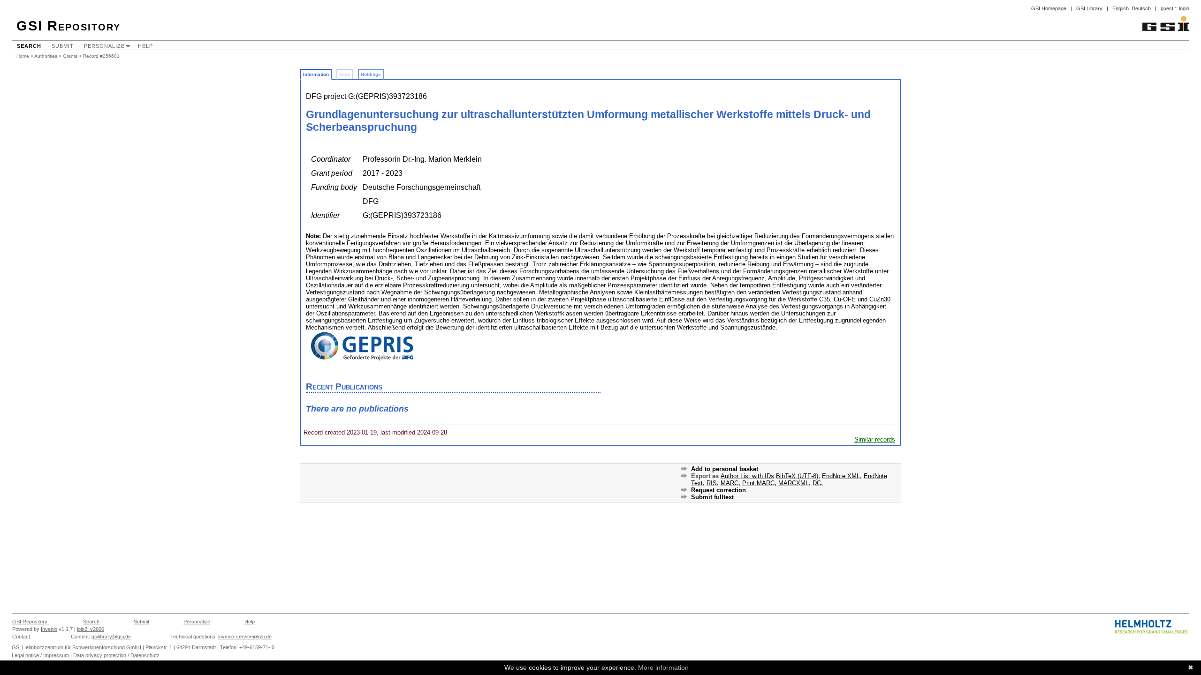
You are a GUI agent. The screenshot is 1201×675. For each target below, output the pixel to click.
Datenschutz (145, 655)
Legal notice (25, 655)
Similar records (874, 439)
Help (145, 46)
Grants (70, 56)
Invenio (49, 629)
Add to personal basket (724, 468)
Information (316, 74)
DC (817, 483)
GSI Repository (68, 25)
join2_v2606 (90, 629)
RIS (712, 483)
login (1184, 8)
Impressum (56, 655)
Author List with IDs (747, 476)
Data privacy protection (99, 655)
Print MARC (758, 483)
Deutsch (1141, 8)
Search (29, 46)
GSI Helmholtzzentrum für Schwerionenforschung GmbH (76, 647)
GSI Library (1089, 8)
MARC (729, 483)
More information (663, 667)
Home (22, 56)
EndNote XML (841, 476)
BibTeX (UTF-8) (797, 476)
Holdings (371, 74)
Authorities (45, 56)
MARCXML (793, 483)
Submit (63, 46)
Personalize (104, 46)
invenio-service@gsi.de (245, 636)
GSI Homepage (1048, 8)
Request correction (718, 490)
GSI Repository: (30, 621)
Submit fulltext (712, 497)
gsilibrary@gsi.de (111, 636)
